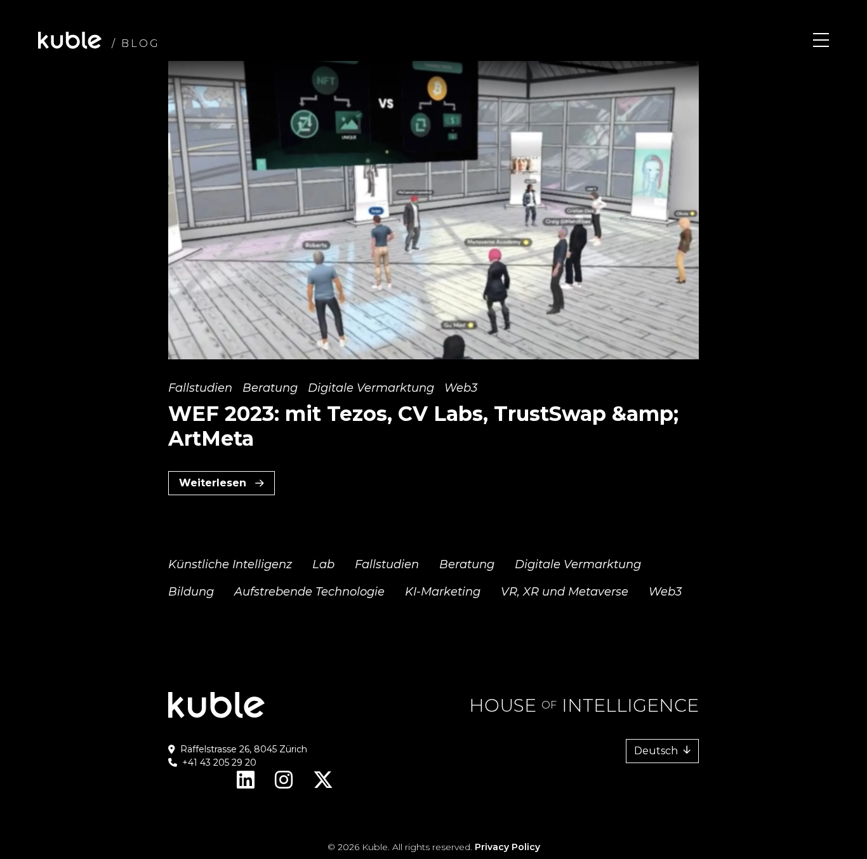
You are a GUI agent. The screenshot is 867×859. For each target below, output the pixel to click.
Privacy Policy (507, 847)
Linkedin (246, 784)
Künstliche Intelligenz (230, 564)
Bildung (191, 592)
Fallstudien (200, 388)
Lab (323, 564)
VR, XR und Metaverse (564, 592)
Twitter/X (323, 784)
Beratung (270, 388)
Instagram (284, 784)
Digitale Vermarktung (371, 388)
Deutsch (656, 751)
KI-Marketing (442, 592)
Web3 (460, 388)
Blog (140, 43)
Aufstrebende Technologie (309, 592)
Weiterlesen (226, 486)
